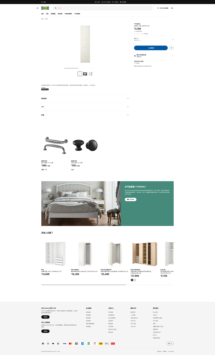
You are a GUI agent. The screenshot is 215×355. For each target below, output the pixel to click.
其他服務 (88, 326)
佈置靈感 (53, 13)
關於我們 (133, 312)
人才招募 (133, 315)
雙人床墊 (155, 312)
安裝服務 (88, 321)
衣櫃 (154, 323)
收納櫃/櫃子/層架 (157, 318)
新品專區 (60, 13)
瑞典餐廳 (124, 2)
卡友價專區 (77, 13)
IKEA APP (133, 326)
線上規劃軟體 (111, 318)
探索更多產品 (156, 338)
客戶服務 (110, 312)
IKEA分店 (133, 321)
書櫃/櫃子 (155, 329)
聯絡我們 (110, 323)
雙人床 (155, 335)
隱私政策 (159, 351)
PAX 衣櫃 (155, 321)
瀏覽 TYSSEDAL (130, 199)
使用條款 (165, 351)
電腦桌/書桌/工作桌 (158, 326)
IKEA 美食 (133, 323)
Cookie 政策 (171, 351)
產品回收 (110, 332)
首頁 (42, 19)
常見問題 (110, 326)
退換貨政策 (111, 315)
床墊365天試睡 (112, 329)
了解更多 (45, 317)
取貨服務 (88, 315)
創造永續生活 (134, 318)
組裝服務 (88, 318)
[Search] (55, 8)
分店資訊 (116, 2)
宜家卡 (98, 2)
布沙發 (155, 315)
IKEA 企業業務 (107, 2)
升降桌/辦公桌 (156, 332)
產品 (47, 19)
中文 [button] (169, 343)
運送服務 (88, 312)
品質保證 (110, 321)
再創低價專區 (68, 13)
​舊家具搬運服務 (90, 323)
